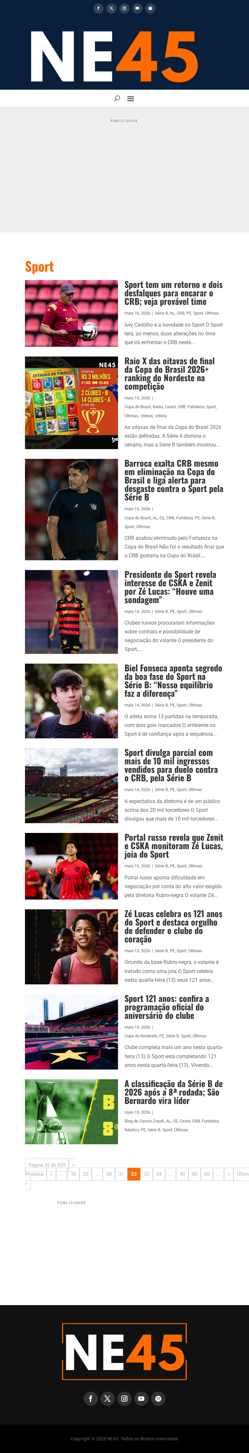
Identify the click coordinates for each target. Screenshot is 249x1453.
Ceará (170, 406)
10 (73, 1174)
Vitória (161, 415)
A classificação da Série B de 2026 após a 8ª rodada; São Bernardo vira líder (173, 1092)
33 (146, 1174)
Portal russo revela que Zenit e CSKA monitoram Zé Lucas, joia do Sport (173, 845)
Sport (198, 313)
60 (206, 1174)
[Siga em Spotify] (150, 8)
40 (182, 1174)
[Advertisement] (124, 170)
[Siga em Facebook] (98, 8)
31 (121, 1174)
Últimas (212, 313)
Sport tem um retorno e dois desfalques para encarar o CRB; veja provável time (173, 292)
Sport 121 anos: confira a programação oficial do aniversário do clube (166, 1006)
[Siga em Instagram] (124, 8)
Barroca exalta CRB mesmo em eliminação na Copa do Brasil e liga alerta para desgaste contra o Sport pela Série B (173, 480)
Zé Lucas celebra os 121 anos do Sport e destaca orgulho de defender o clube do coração (173, 926)
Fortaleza (195, 406)
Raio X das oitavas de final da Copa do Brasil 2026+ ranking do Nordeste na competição (169, 373)
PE (188, 313)
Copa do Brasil (137, 406)
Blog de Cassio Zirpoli (144, 1121)
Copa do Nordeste (140, 1035)
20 (85, 1174)
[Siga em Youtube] (137, 8)
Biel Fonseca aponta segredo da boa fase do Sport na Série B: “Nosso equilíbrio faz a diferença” (173, 680)
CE (162, 517)
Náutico (131, 1129)
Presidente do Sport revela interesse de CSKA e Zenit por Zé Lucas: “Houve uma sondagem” (170, 587)
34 (158, 1174)
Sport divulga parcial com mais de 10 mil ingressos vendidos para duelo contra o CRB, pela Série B (171, 765)
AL (172, 313)
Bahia (158, 406)
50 (194, 1174)
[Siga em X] (111, 8)
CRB (180, 313)
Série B (161, 313)
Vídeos (146, 415)
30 (109, 1174)
